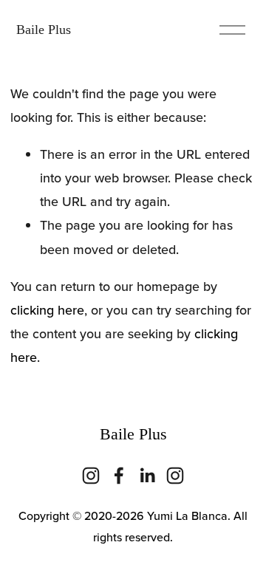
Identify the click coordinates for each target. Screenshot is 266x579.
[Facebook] (119, 475)
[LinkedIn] (147, 475)
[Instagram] (91, 475)
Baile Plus (43, 29)
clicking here (47, 310)
